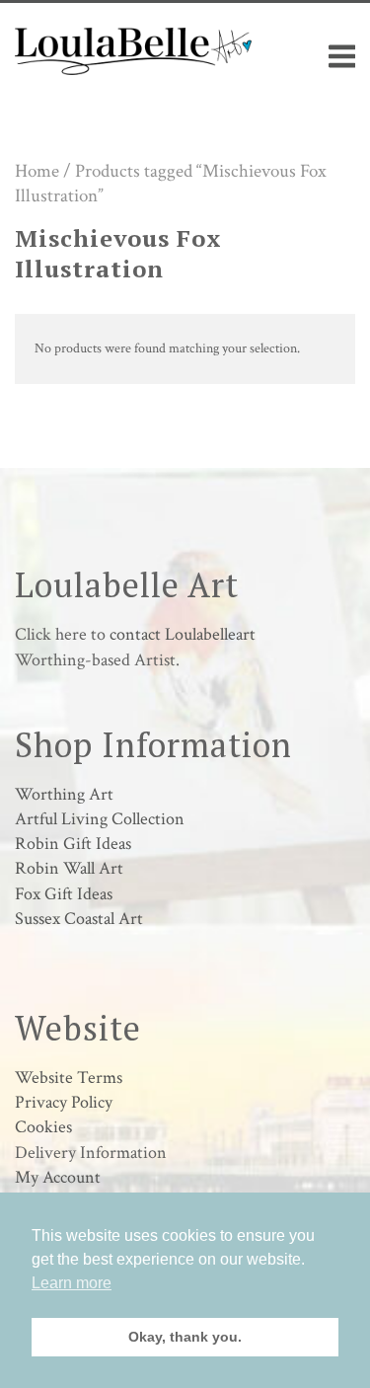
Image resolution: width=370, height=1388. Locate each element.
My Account (58, 1177)
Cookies (43, 1127)
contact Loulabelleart (183, 634)
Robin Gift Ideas (73, 843)
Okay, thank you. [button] (185, 1337)
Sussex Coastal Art (79, 918)
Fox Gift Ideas (63, 894)
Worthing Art (64, 794)
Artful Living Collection (100, 819)
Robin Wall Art (69, 868)
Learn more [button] (71, 1282)
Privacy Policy (63, 1102)
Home (37, 171)
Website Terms (68, 1077)
